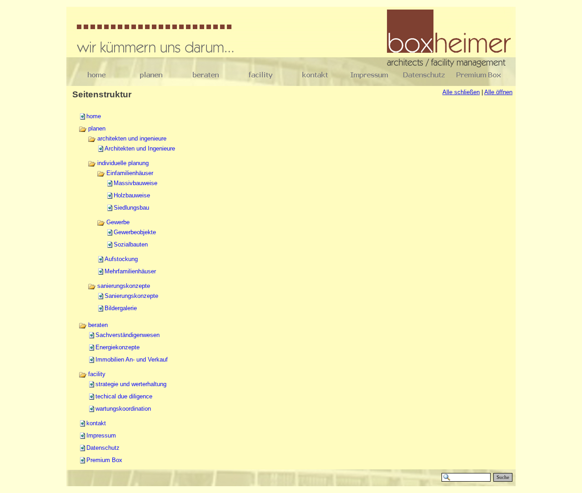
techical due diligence (123, 396)
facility (95, 374)
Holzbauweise (132, 195)
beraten (97, 325)
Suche (503, 477)
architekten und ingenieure (130, 138)
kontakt (96, 423)
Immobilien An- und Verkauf (131, 359)
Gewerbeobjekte (135, 232)
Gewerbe (117, 222)
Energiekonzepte (117, 347)
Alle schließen (461, 92)
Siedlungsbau (131, 207)
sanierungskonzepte (122, 285)
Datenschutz (103, 447)
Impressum (101, 435)
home (93, 116)
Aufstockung (121, 259)
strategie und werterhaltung (130, 384)
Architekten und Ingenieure (140, 148)
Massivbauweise (135, 183)
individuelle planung (122, 163)
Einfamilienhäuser (129, 173)
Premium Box (104, 460)
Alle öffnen (498, 92)
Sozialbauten (131, 244)
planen (95, 128)
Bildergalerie (121, 308)
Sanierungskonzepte (131, 295)
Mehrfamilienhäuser (130, 271)
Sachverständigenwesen (127, 335)
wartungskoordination (123, 408)
